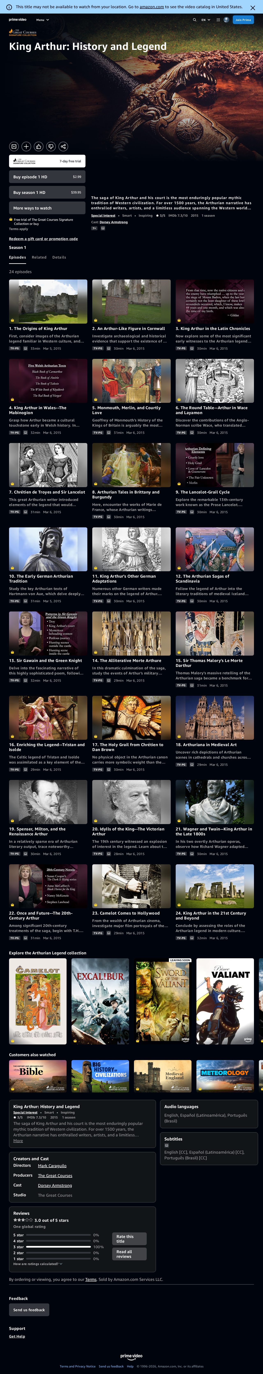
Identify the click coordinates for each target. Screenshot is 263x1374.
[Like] (39, 146)
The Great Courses (55, 1175)
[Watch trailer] (14, 146)
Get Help (17, 1336)
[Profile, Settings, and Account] (226, 20)
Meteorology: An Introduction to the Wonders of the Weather (225, 1076)
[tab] (17, 257)
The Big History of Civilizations (100, 1076)
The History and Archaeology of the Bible (38, 1076)
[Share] (63, 146)
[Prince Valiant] (225, 1001)
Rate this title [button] (125, 1238)
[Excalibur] (100, 1001)
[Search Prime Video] (195, 20)
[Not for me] (51, 146)
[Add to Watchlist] (26, 146)
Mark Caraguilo (52, 1165)
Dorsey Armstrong (114, 222)
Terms (91, 1279)
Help (130, 1366)
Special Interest (103, 215)
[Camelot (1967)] (38, 1001)
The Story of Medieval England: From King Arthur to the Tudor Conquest (162, 1076)
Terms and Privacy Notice (78, 1366)
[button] (37, 1263)
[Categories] (218, 20)
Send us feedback (111, 1366)
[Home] (17, 19)
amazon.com (152, 6)
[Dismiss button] (253, 8)
